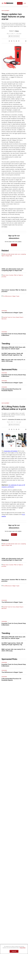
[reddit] (16, 41)
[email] (18, 41)
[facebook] (9, 41)
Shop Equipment (5, 10)
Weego (17, 31)
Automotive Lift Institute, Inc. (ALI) (17, 419)
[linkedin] (11, 41)
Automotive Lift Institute (10, 451)
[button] (3, 3)
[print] (25, 41)
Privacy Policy (22, 947)
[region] (14, 949)
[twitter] (14, 41)
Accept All (14, 951)
